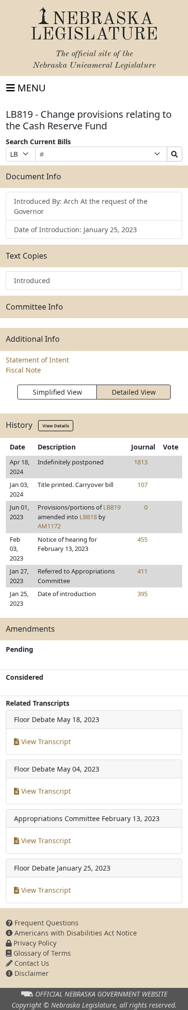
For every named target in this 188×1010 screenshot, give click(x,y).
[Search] (174, 154)
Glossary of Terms (41, 953)
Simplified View (57, 392)
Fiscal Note (23, 369)
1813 (141, 462)
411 (142, 571)
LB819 (112, 507)
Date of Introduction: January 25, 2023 (75, 229)
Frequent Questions (46, 922)
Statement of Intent (37, 359)
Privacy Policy (34, 943)
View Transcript (45, 741)
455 (142, 539)
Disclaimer (31, 973)
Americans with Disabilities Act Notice (75, 932)
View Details (55, 426)
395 (142, 593)
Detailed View (134, 392)
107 (142, 484)
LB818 (88, 516)
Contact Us (31, 963)
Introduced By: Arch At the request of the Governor (81, 206)
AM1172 (49, 526)
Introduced (32, 280)
